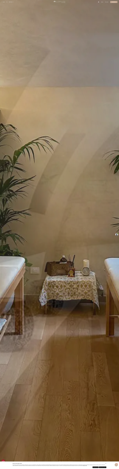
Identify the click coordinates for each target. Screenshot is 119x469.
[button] (116, 464)
